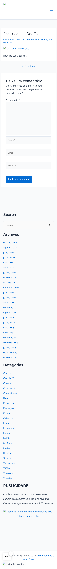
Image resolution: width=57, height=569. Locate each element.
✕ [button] (11, 553)
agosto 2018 (9, 312)
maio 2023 (8, 262)
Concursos (9, 388)
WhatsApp (8, 473)
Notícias (7, 443)
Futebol (7, 413)
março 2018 (9, 337)
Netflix (6, 438)
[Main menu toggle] (51, 10)
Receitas (7, 453)
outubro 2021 (10, 282)
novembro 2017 (11, 357)
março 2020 (9, 307)
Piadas (6, 448)
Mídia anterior (29, 66)
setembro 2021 (11, 287)
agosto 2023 (10, 247)
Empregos (8, 408)
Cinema (7, 383)
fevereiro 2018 (10, 342)
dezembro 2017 (11, 352)
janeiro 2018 (9, 347)
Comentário (13, 100)
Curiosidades (10, 393)
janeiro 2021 (9, 297)
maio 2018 (8, 327)
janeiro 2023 (9, 272)
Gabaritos (8, 418)
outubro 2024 (10, 242)
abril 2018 (8, 332)
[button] (13, 564)
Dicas (6, 398)
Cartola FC (8, 378)
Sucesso (7, 458)
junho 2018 (9, 322)
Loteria (6, 433)
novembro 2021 (11, 277)
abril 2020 (8, 302)
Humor (6, 423)
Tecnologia (9, 463)
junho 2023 (9, 257)
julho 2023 (8, 252)
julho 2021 (8, 292)
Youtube (7, 478)
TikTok (6, 468)
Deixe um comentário (14, 39)
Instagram (8, 428)
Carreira (7, 373)
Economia (8, 403)
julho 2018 (8, 317)
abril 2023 (8, 267)
